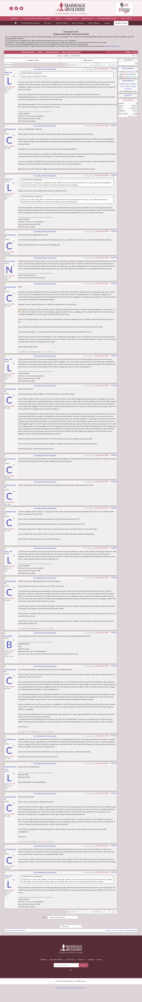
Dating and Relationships (71, 52)
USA (5, 789)
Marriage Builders (28, 52)
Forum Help (119, 930)
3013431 (114, 666)
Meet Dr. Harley (62, 23)
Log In (136, 52)
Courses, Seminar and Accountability (37, 18)
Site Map (90, 959)
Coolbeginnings (89, 69)
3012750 (114, 231)
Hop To (45, 917)
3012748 (114, 175)
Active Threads (75, 56)
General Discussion (52, 52)
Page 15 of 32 (72, 65)
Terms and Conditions (56, 959)
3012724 (114, 125)
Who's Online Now (128, 68)
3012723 (114, 69)
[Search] (134, 56)
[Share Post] (108, 69)
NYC (5, 92)
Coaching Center (71, 18)
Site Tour (47, 23)
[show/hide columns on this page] (136, 56)
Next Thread (88, 60)
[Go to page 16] (116, 65)
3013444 (114, 872)
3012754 (114, 258)
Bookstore (15, 18)
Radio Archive (126, 18)
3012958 (114, 385)
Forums (39, 52)
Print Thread (8, 65)
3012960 (114, 481)
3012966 (114, 548)
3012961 (114, 508)
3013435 (114, 736)
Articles (107, 23)
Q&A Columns (94, 23)
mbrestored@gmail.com (113, 46)
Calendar (66, 56)
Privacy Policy (70, 959)
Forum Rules (9, 930)
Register (128, 52)
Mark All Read (20, 930)
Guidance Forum (121, 23)
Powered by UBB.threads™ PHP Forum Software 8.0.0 (71, 988)
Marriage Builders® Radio (107, 18)
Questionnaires (88, 18)
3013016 (114, 578)
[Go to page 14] (81, 65)
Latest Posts (128, 95)
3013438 (114, 763)
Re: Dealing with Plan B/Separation (45, 69)
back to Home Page (71, 6)
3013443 (114, 846)
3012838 (114, 283)
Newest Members (128, 80)
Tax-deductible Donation (30, 23)
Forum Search (128, 60)
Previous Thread (33, 60)
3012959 (114, 455)
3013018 (114, 632)
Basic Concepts (78, 23)
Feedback (43, 959)
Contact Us (109, 930)
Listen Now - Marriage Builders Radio (124, 8)
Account (99, 959)
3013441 (114, 793)
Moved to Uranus (9, 656)
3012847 (114, 356)
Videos (57, 18)
